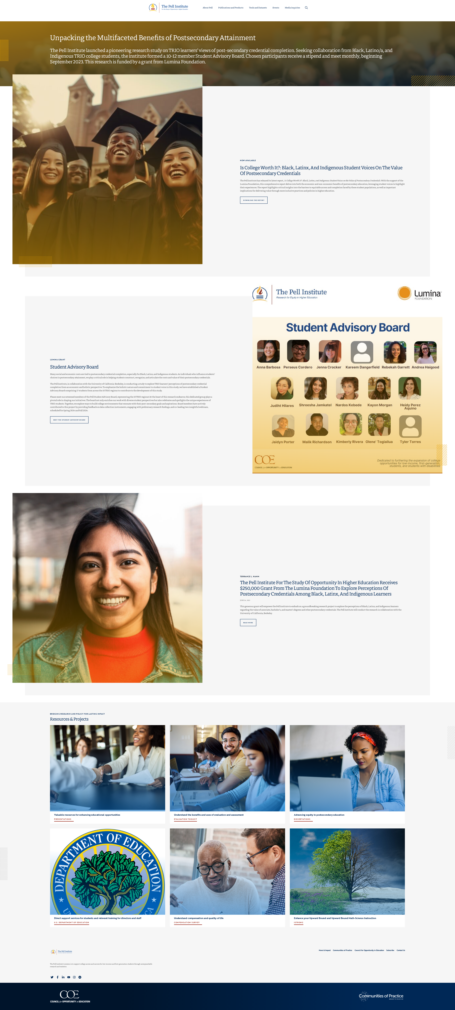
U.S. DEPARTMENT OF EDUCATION (71, 922)
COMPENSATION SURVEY (187, 922)
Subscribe (390, 950)
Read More (248, 622)
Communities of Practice (342, 950)
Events (276, 7)
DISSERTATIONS (302, 819)
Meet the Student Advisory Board (69, 420)
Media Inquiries (292, 7)
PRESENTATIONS (62, 819)
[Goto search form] (306, 7)
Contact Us (401, 950)
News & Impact (325, 950)
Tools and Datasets (258, 7)
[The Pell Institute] (168, 7)
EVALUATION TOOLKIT (185, 819)
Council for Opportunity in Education (369, 950)
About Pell (208, 7)
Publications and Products (230, 7)
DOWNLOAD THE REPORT (253, 200)
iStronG (298, 922)
